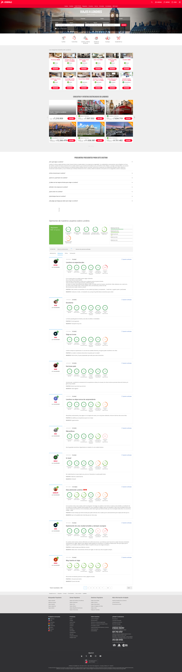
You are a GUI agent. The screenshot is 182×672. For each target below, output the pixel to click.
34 (107, 588)
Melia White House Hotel (112, 79)
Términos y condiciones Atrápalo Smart (99, 624)
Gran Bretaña (71, 593)
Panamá (52, 629)
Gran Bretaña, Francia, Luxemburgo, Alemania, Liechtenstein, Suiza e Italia (116, 132)
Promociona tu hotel (116, 604)
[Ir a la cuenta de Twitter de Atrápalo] (86, 656)
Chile (51, 620)
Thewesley (54, 59)
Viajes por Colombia (95, 609)
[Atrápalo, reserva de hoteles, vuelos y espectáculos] (6, 2)
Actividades (72, 630)
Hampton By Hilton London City (70, 60)
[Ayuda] (174, 2)
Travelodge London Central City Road (70, 79)
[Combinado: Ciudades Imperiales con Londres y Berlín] (119, 107)
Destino (71, 22)
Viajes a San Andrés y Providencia (77, 600)
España (51, 624)
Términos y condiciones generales (98, 622)
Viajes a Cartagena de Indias (97, 606)
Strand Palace (82, 79)
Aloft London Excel (84, 59)
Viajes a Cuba (94, 608)
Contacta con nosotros (117, 622)
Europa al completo (85, 134)
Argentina (52, 618)
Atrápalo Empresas (74, 635)
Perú (51, 630)
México (51, 627)
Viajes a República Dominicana (76, 608)
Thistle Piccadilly (112, 59)
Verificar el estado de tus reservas (119, 600)
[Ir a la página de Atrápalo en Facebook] (91, 656)
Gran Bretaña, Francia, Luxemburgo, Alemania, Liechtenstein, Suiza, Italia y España (88, 110)
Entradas (71, 629)
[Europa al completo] (91, 129)
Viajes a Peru (72, 604)
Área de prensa (94, 620)
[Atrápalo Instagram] (96, 656)
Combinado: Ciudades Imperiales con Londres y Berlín (115, 110)
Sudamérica (118, 42)
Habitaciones (106, 22)
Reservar (55, 69)
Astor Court (97, 59)
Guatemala (52, 625)
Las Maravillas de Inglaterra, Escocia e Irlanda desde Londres (59, 132)
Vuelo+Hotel (72, 622)
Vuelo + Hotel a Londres (58, 112)
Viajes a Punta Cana (74, 609)
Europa (107, 42)
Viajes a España (51, 604)
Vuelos (71, 618)
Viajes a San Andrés (95, 600)
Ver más (71, 118)
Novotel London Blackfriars (126, 79)
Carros (71, 627)
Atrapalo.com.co (52, 593)
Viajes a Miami (51, 608)
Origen (56, 22)
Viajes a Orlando (51, 600)
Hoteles (71, 620)
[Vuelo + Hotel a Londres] (62, 107)
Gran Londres (78, 593)
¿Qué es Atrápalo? (95, 618)
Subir (129, 587)
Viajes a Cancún (94, 602)
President (125, 59)
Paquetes (60, 593)
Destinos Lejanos (96, 42)
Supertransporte (94, 629)
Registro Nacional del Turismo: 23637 (78, 668)
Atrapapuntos (73, 632)
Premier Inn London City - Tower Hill (98, 79)
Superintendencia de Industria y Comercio (100, 627)
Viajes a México (73, 606)
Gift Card (71, 634)
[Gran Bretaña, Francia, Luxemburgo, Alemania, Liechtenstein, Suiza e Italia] (119, 129)
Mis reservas (115, 618)
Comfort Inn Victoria (55, 79)
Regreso (95, 22)
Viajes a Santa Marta (95, 604)
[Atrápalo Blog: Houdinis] (81, 656)
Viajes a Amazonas (73, 602)
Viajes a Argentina (52, 606)
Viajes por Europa (52, 602)
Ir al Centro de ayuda (116, 620)
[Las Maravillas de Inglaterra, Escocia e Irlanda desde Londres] (62, 129)
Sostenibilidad (94, 630)
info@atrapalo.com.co (120, 642)
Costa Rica (52, 622)
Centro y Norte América (85, 42)
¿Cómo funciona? (116, 602)
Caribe (63, 42)
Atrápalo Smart (73, 637)
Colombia (74, 42)
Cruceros (71, 625)
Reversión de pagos (116, 624)
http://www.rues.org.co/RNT (120, 668)
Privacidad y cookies (95, 625)
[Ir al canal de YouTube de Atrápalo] (100, 656)
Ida (85, 22)
